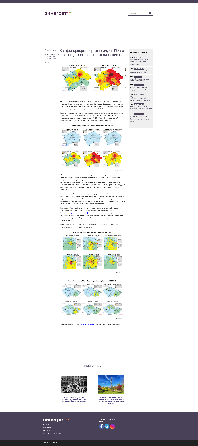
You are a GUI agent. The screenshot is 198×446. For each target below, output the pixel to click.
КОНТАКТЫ (165, 2)
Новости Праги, (52, 56)
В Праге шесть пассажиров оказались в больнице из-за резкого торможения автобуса (140, 98)
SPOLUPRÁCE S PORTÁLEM (187, 2)
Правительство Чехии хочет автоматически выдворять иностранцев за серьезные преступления (139, 62)
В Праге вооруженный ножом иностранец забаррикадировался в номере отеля (141, 108)
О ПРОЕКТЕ (155, 2)
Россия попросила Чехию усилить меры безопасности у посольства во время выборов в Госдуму (140, 118)
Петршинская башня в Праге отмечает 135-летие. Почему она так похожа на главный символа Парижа (111, 401)
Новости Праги (139, 94)
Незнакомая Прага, (53, 54)
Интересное (137, 77)
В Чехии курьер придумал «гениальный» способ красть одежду (139, 88)
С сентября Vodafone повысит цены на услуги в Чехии (139, 80)
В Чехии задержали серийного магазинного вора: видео (140, 72)
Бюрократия (138, 57)
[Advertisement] (99, 31)
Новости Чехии (52, 58)
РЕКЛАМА (174, 2)
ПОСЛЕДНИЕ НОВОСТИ (138, 52)
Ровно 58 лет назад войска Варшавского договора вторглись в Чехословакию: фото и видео (74, 400)
